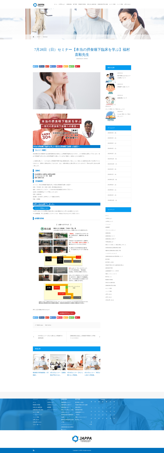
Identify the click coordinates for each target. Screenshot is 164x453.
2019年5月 (112, 190)
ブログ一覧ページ (37, 424)
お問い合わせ (127, 4)
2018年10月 (112, 200)
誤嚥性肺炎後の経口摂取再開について (114, 256)
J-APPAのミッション (52, 404)
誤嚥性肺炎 (69, 4)
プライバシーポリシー (110, 230)
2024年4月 (112, 148)
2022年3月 (112, 153)
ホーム (55, 4)
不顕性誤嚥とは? (109, 241)
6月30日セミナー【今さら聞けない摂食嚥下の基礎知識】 (50, 337)
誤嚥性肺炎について (110, 236)
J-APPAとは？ (62, 4)
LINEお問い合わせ (109, 300)
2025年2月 (112, 138)
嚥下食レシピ (108, 276)
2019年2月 (112, 195)
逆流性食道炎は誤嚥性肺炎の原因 (113, 247)
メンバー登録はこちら (42, 208)
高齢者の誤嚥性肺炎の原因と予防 (113, 250)
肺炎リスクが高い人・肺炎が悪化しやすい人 (115, 244)
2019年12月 (112, 179)
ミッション (108, 224)
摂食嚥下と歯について (123, 86)
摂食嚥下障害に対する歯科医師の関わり (114, 265)
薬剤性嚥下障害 (109, 268)
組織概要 (107, 227)
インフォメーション (37, 414)
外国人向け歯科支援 (91, 4)
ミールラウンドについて (111, 253)
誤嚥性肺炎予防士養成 (103, 4)
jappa (41, 325)
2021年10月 (112, 164)
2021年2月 (112, 169)
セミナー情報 (112, 4)
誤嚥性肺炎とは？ (65, 407)
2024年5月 (112, 143)
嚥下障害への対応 (109, 262)
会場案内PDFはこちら (66, 313)
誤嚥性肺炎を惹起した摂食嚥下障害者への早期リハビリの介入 (82, 337)
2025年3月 (112, 133)
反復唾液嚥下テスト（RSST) (112, 271)
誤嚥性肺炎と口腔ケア (110, 239)
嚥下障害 (75, 4)
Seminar (86, 58)
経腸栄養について (122, 98)
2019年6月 (112, 184)
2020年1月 (112, 174)
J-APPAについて (109, 221)
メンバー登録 (120, 4)
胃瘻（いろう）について (111, 273)
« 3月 (90, 424)
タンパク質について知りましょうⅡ (115, 109)
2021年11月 (112, 158)
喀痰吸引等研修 (82, 4)
